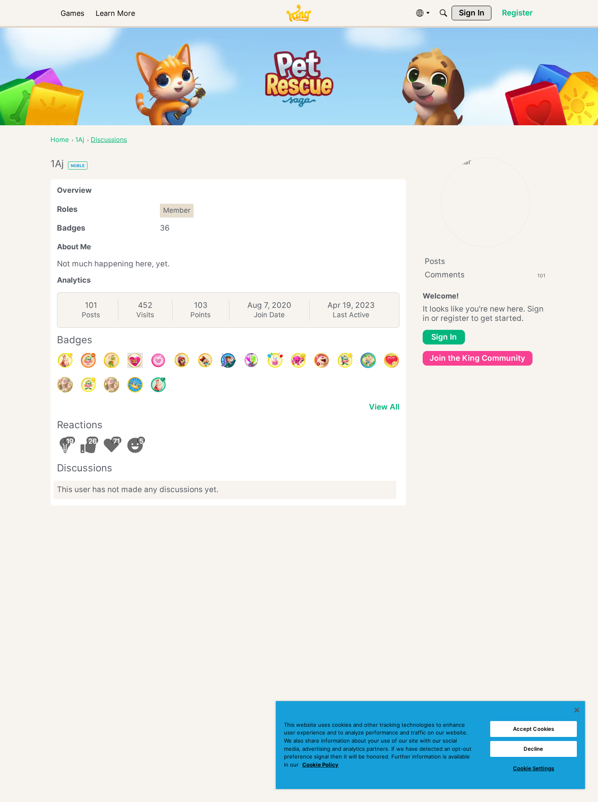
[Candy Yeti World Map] (368, 360)
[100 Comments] (88, 360)
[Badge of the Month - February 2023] (111, 360)
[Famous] (65, 360)
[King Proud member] (135, 384)
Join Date (269, 315)
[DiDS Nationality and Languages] (228, 360)
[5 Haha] (321, 360)
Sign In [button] (444, 337)
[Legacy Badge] (65, 384)
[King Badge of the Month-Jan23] (181, 360)
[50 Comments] (345, 360)
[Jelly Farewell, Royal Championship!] (251, 360)
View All (384, 407)
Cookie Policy (320, 764)
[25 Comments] (88, 384)
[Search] (443, 13)
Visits (145, 315)
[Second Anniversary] (275, 360)
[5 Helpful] (298, 360)
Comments (485, 274)
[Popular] (158, 384)
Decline (533, 748)
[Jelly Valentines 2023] (135, 360)
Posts (91, 315)
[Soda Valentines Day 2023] (158, 360)
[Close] (576, 710)
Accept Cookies (533, 729)
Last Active (351, 315)
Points (200, 315)
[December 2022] (205, 360)
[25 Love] (391, 360)
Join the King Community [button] (477, 358)
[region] (430, 745)
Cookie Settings (533, 768)
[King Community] (298, 13)
